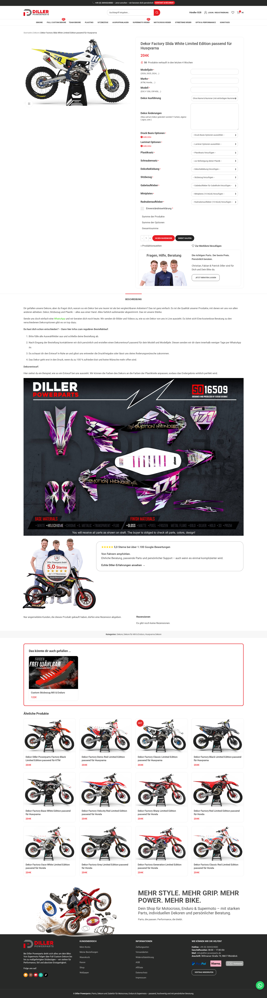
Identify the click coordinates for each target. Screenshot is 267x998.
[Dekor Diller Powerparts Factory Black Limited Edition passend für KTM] (49, 736)
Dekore (36, 33)
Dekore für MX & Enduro (134, 634)
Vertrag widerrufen (204, 972)
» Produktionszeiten (151, 245)
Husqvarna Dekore (153, 634)
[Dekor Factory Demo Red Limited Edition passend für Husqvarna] (105, 736)
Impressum (141, 977)
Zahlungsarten (142, 947)
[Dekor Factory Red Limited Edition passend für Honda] (218, 789)
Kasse (82, 962)
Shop (82, 967)
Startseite (28, 33)
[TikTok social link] (46, 975)
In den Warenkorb (163, 238)
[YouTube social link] (36, 975)
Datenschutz (141, 972)
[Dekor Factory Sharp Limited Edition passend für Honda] (162, 789)
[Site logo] (36, 12)
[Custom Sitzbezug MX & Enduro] (53, 672)
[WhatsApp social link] (41, 975)
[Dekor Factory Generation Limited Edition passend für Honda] (162, 843)
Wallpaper (84, 972)
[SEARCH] (157, 12)
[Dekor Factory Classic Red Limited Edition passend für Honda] (218, 843)
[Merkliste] (233, 12)
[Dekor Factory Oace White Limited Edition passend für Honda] (49, 843)
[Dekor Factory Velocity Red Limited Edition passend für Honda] (105, 789)
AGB (138, 962)
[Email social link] (26, 975)
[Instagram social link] (31, 975)
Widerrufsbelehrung (145, 957)
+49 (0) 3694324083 (104, 3)
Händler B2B (195, 12)
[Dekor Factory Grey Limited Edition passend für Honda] (105, 843)
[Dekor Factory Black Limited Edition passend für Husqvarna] (218, 736)
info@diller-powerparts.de (209, 953)
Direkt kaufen (184, 238)
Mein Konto (85, 947)
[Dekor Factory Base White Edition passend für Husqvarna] (49, 789)
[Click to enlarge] (29, 103)
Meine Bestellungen (89, 952)
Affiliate (139, 967)
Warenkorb (85, 957)
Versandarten (142, 952)
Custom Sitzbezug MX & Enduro (48, 692)
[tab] (133, 298)
